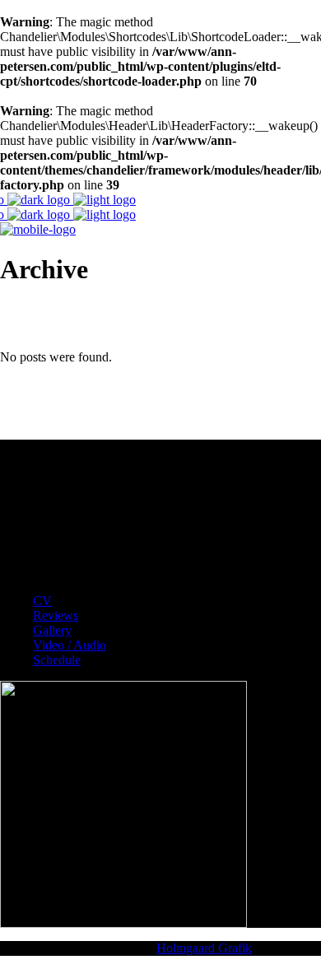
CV (42, 601)
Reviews (55, 615)
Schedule (57, 660)
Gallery (52, 630)
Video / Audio (69, 645)
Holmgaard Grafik (204, 948)
